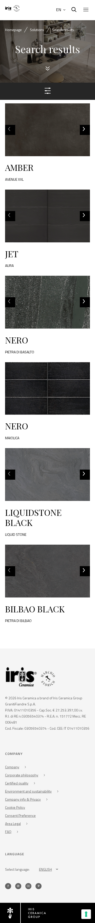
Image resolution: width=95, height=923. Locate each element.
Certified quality (16, 783)
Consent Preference (20, 815)
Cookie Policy (15, 807)
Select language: (17, 869)
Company (12, 767)
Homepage (13, 29)
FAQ (8, 831)
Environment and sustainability (28, 791)
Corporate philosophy (21, 775)
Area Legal (13, 823)
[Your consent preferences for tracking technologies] (86, 914)
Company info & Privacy (23, 799)
